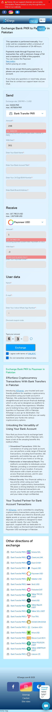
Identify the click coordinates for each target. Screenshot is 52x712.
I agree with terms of (23, 353)
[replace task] (31, 338)
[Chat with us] (46, 706)
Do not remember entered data (23, 358)
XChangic (20, 390)
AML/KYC (32, 353)
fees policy (10, 61)
